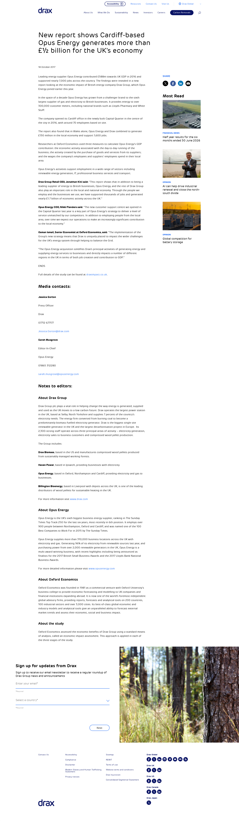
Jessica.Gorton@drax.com (53, 331)
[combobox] (63, 702)
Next (99, 727)
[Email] (188, 83)
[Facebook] (173, 83)
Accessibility (71, 754)
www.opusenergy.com (102, 568)
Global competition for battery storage (177, 240)
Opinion (167, 182)
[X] (165, 83)
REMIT (109, 760)
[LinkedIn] (180, 83)
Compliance (70, 760)
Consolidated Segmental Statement (122, 780)
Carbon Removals (181, 12)
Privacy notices (72, 777)
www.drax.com (79, 499)
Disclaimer (70, 765)
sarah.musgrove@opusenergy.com (58, 374)
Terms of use (112, 765)
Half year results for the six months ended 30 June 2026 (181, 138)
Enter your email (27, 683)
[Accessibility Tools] (115, 3)
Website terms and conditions (120, 770)
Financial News (171, 133)
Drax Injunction (113, 775)
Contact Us (43, 754)
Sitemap (110, 754)
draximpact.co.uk (96, 274)
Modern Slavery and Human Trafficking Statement (83, 771)
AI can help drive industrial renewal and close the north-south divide (181, 190)
